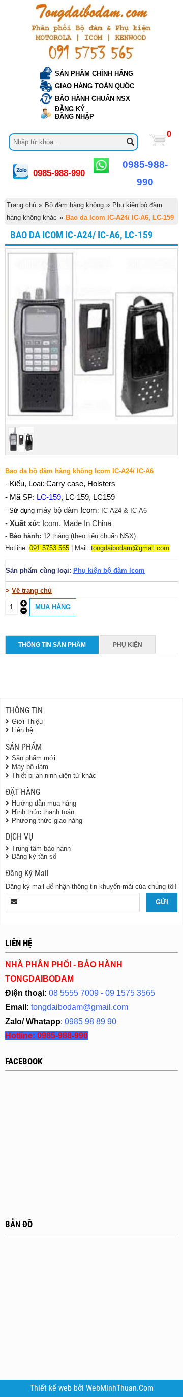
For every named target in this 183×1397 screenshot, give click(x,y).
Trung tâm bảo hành (41, 848)
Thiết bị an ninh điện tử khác (54, 775)
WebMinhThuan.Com (120, 1388)
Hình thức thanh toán (43, 812)
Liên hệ (22, 730)
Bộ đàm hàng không (74, 205)
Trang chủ (21, 205)
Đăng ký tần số (34, 856)
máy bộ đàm (57, 510)
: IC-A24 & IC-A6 (122, 510)
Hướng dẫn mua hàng (44, 803)
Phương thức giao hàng (47, 820)
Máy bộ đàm (30, 767)
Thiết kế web (52, 1388)
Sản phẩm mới (33, 758)
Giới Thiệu (27, 721)
